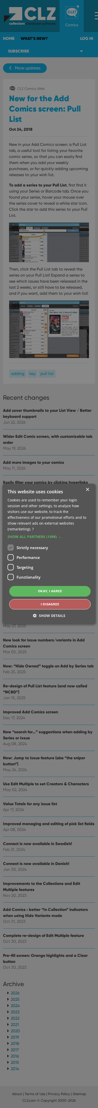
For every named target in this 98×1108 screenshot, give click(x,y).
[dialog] (49, 554)
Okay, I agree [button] (50, 591)
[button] (49, 537)
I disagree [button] (50, 604)
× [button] (87, 490)
